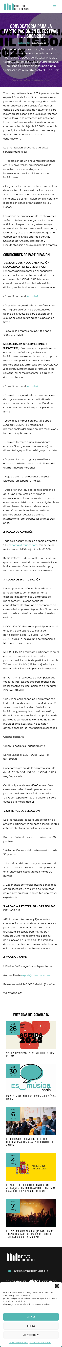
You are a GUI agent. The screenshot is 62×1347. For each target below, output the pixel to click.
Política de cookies (18, 1342)
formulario (32, 296)
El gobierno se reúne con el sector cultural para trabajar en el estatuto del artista (30, 1142)
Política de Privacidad (40, 1342)
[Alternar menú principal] (54, 6)
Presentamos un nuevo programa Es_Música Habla (31, 1097)
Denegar (31, 1326)
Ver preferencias (31, 1335)
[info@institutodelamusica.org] (28, 1271)
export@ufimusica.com (23, 545)
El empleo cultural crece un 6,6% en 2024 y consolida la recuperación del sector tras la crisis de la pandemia (30, 1233)
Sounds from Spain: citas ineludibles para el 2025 (30, 1054)
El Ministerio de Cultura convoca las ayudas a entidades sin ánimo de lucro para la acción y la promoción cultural (30, 1188)
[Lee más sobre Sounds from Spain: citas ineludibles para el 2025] (31, 1035)
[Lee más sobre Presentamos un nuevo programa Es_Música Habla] (31, 1078)
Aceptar (31, 1316)
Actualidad (23, 42)
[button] (57, 1286)
